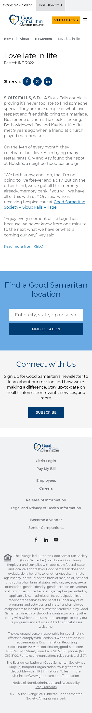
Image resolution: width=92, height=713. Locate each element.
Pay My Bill (46, 468)
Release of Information (46, 500)
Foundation (50, 5)
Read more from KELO (23, 246)
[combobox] (46, 315)
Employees (46, 480)
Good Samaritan (18, 5)
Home (8, 39)
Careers (46, 488)
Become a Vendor (46, 520)
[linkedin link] (46, 539)
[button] (46, 329)
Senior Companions (46, 527)
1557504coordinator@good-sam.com (55, 647)
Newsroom (43, 39)
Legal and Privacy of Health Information (46, 508)
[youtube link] (56, 539)
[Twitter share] (37, 81)
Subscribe (46, 412)
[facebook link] (36, 539)
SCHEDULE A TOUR (66, 20)
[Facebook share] (27, 81)
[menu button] (85, 20)
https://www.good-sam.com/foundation (49, 676)
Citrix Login (46, 461)
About (24, 39)
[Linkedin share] (48, 81)
